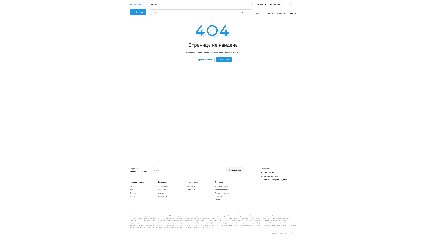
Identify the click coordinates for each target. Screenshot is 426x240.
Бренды (133, 193)
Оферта (293, 234)
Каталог (133, 186)
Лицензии (162, 190)
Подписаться (235, 170)
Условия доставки (222, 190)
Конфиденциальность (279, 234)
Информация (192, 182)
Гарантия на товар (222, 193)
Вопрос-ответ (220, 196)
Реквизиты (191, 186)
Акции (132, 190)
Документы (162, 196)
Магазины (191, 190)
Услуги (132, 196)
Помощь (219, 182)
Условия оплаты (221, 186)
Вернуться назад (204, 60)
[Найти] (249, 12)
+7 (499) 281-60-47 (260, 5)
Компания (162, 182)
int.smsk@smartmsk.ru (270, 176)
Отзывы (161, 193)
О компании (163, 186)
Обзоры (218, 200)
